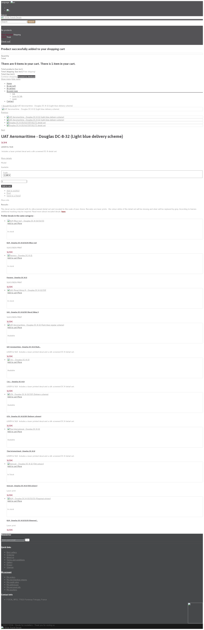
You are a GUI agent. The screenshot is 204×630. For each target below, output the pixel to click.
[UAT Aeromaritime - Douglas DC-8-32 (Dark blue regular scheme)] (35, 325)
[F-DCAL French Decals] (11, 17)
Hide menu (15, 79)
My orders (11, 577)
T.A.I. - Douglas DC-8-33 (16, 381)
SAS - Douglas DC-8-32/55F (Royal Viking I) (23, 312)
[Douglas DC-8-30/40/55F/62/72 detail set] (26, 122)
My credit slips (13, 582)
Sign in (4, 15)
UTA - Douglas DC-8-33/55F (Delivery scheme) (24, 416)
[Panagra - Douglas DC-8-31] (19, 255)
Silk (13, 94)
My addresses (13, 584)
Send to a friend (13, 195)
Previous (4, 112)
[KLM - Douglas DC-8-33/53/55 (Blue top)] (25, 221)
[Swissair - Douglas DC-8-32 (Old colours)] (25, 464)
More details (6, 158)
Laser (14, 99)
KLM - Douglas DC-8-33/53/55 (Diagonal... (22, 520)
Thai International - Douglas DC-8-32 (21, 451)
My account (6, 572)
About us (10, 557)
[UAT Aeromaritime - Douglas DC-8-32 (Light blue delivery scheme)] (35, 117)
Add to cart (6, 186)
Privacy (9, 565)
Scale (5, 172)
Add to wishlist (13, 190)
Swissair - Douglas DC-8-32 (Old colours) (22, 486)
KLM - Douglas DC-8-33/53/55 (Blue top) (22, 243)
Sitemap (10, 567)
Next (3, 130)
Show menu (6, 79)
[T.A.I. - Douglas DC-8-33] (18, 359)
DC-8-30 (13, 106)
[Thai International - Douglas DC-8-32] (23, 429)
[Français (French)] (8, 10)
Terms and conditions (16, 560)
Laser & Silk (17, 96)
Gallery (9, 562)
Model (3, 162)
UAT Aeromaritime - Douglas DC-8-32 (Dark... (24, 347)
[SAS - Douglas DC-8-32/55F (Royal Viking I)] (26, 290)
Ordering (10, 555)
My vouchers (12, 589)
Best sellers (12, 552)
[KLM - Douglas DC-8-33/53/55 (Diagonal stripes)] (29, 498)
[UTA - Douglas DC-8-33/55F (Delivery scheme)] (27, 394)
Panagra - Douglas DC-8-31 (17, 277)
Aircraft (6, 106)
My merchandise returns (17, 579)
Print (9, 193)
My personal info (14, 587)
